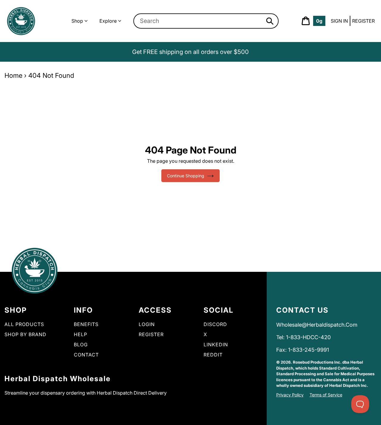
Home (13, 75)
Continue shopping (185, 175)
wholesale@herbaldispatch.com (316, 325)
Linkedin (216, 345)
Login (147, 324)
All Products (24, 324)
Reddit (213, 355)
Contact (86, 355)
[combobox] (206, 21)
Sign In (339, 21)
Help (80, 334)
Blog (81, 345)
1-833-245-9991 (308, 350)
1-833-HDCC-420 (308, 337)
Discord (215, 324)
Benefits (86, 324)
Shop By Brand (25, 334)
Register (363, 21)
